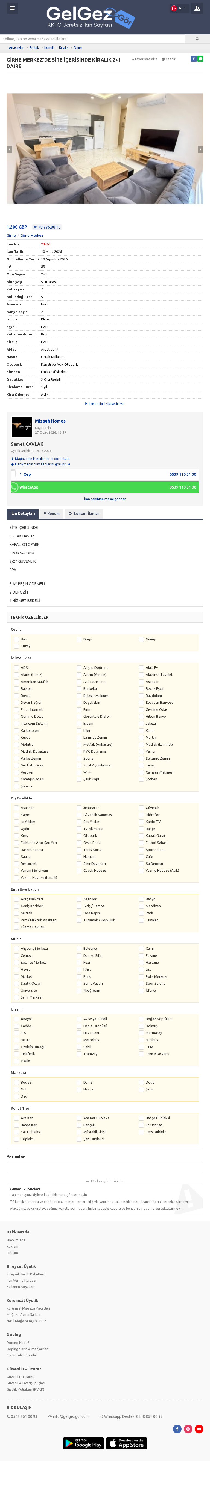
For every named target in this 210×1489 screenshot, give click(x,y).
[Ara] (197, 39)
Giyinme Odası (157, 709)
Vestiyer (27, 772)
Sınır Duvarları (94, 863)
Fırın (86, 709)
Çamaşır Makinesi (159, 772)
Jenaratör (91, 808)
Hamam (89, 856)
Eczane (151, 955)
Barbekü (90, 688)
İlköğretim (91, 990)
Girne (11, 235)
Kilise (87, 969)
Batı (24, 639)
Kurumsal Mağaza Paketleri (28, 1308)
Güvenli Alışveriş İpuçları (26, 1383)
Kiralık (63, 47)
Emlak (34, 47)
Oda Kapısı (92, 913)
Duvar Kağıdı (31, 702)
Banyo (151, 899)
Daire (78, 47)
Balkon (26, 688)
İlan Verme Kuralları (22, 1280)
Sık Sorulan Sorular (22, 1355)
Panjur (151, 751)
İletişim (12, 1252)
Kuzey (25, 646)
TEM (149, 1047)
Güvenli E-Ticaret (20, 1377)
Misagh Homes (50, 420)
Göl (23, 1089)
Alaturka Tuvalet (159, 674)
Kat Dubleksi (31, 1132)
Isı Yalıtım (28, 821)
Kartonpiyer (30, 730)
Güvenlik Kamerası (98, 815)
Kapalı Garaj (155, 835)
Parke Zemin (31, 758)
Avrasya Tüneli (95, 1019)
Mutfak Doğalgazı (35, 751)
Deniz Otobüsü (95, 1026)
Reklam (12, 1246)
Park (149, 913)
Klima (150, 730)
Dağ (24, 1096)
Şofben (151, 779)
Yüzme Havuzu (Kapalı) (39, 877)
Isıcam (88, 723)
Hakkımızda (16, 1240)
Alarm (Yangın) (94, 674)
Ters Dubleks (156, 1132)
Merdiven (153, 906)
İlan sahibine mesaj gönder (105, 499)
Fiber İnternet (32, 709)
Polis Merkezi (156, 976)
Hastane (152, 962)
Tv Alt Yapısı (93, 829)
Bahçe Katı (29, 1125)
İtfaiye (151, 990)
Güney (151, 639)
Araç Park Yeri (32, 899)
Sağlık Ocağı (31, 983)
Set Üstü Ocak (32, 765)
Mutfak (26, 913)
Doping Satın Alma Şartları (28, 1349)
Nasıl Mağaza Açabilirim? (26, 1321)
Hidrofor (153, 815)
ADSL (25, 667)
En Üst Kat (154, 1125)
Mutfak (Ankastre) (97, 744)
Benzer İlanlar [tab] (86, 513)
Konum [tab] (53, 513)
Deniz (87, 1082)
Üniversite (29, 990)
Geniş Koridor (32, 906)
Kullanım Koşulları (20, 1287)
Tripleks (27, 1139)
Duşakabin (91, 702)
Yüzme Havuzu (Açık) (162, 870)
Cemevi (27, 955)
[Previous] (9, 149)
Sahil (87, 1047)
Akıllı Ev (152, 667)
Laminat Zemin (95, 737)
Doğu (87, 639)
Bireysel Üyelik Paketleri (25, 1274)
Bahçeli (89, 1125)
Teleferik (28, 1054)
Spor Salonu (155, 850)
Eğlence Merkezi (34, 962)
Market (26, 976)
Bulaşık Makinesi (96, 695)
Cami (150, 948)
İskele (25, 1061)
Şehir (150, 1089)
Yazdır (171, 59)
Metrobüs (91, 1040)
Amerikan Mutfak (34, 682)
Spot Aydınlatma (96, 765)
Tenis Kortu (92, 850)
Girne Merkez (31, 235)
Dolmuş (152, 1026)
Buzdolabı (154, 695)
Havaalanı (91, 1033)
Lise (149, 969)
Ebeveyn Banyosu (159, 702)
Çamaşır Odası (32, 779)
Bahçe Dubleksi (158, 1118)
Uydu (25, 829)
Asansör (152, 682)
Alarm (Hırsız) (31, 674)
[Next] (200, 149)
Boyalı (25, 695)
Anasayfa (16, 47)
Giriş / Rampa (94, 906)
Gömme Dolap (32, 716)
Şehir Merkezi (31, 997)
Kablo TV (153, 821)
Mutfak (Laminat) (159, 744)
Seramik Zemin (158, 758)
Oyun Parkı (92, 842)
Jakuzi (151, 723)
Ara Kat (27, 1118)
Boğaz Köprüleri (159, 1019)
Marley (151, 737)
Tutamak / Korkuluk (99, 920)
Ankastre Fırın (94, 682)
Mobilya (27, 744)
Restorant (29, 863)
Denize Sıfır (92, 955)
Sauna (88, 758)
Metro (26, 1040)
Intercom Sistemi (34, 723)
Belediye (90, 948)
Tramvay (90, 1054)
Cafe (149, 856)
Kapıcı (25, 815)
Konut (49, 47)
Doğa (150, 1082)
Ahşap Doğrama (96, 667)
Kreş (24, 835)
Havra (25, 969)
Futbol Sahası (156, 842)
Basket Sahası (32, 850)
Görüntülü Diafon (97, 716)
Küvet (25, 737)
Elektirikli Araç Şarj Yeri (39, 842)
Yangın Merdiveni (34, 870)
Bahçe (150, 829)
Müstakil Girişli (94, 1132)
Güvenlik (152, 808)
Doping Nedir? (18, 1342)
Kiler (87, 730)
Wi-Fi (87, 772)
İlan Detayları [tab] (22, 513)
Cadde (26, 1026)
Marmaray (154, 1033)
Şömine (27, 786)
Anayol (26, 1019)
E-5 (23, 1033)
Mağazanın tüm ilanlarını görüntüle (42, 458)
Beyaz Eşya (154, 688)
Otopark (90, 835)
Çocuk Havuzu (94, 870)
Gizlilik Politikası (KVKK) (25, 1389)
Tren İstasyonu (157, 1054)
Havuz (88, 1089)
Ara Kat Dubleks (96, 1118)
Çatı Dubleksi (93, 1139)
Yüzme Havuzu (32, 927)
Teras (150, 765)
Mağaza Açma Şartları (24, 1314)
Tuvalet (152, 920)
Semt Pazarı (93, 983)
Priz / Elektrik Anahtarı (39, 920)
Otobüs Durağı (32, 1047)
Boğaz (26, 1082)
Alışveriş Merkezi (34, 948)
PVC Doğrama (94, 751)
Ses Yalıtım (91, 821)
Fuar (87, 962)
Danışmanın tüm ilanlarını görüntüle (42, 464)
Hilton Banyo (156, 716)
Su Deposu (154, 863)
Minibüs (152, 1040)
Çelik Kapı (91, 779)
